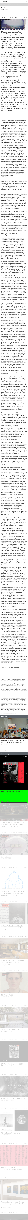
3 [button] (17, 258)
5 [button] (22, 483)
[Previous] (1, 728)
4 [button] (18, 269)
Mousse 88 (16, 667)
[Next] (27, 728)
